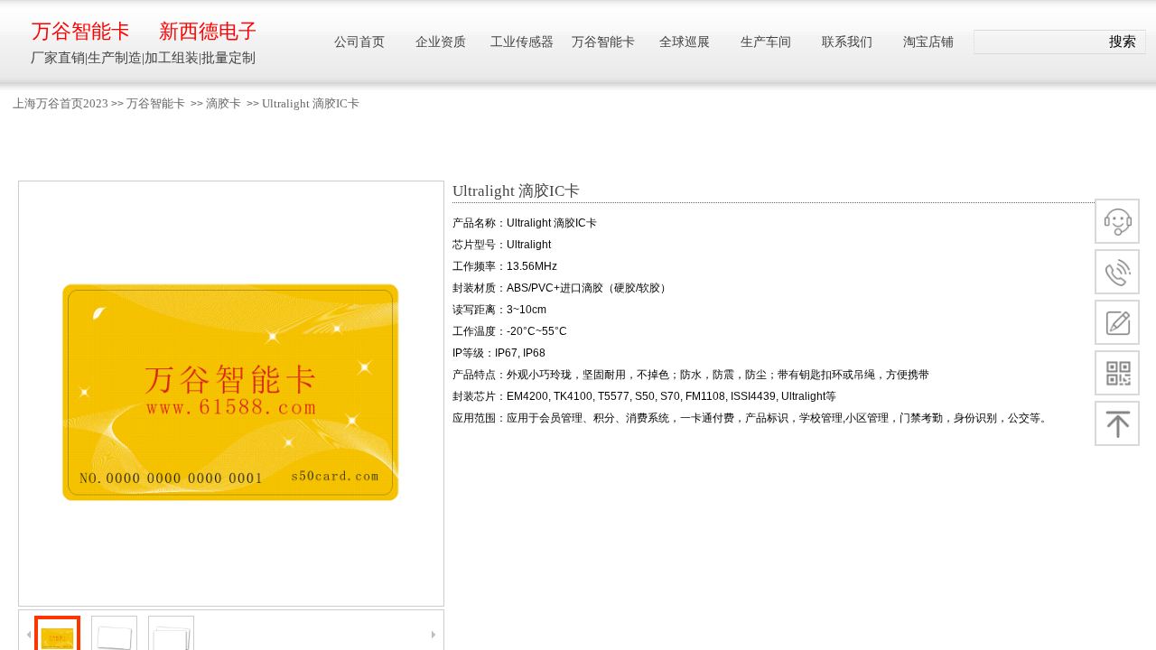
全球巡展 (684, 42)
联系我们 (847, 42)
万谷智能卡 (155, 103)
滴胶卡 (223, 103)
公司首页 (359, 42)
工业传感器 (522, 42)
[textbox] (1037, 42)
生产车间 (766, 42)
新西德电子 (207, 31)
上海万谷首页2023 (60, 103)
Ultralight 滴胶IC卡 (310, 103)
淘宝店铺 (928, 42)
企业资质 (440, 42)
